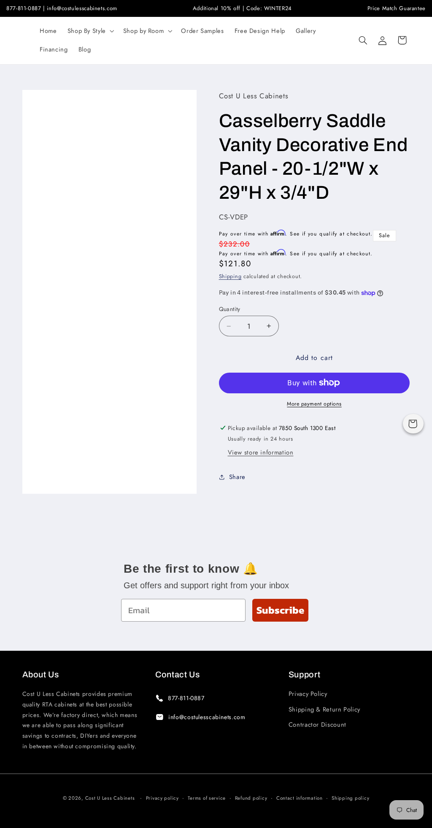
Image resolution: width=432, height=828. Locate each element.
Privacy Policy (308, 693)
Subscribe (280, 610)
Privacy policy (162, 798)
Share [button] (237, 477)
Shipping (230, 276)
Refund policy (251, 798)
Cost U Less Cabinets (110, 798)
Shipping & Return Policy (324, 709)
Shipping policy (350, 798)
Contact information (299, 798)
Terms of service (207, 798)
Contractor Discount (317, 724)
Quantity (229, 309)
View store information (261, 452)
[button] (90, 31)
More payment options (314, 404)
